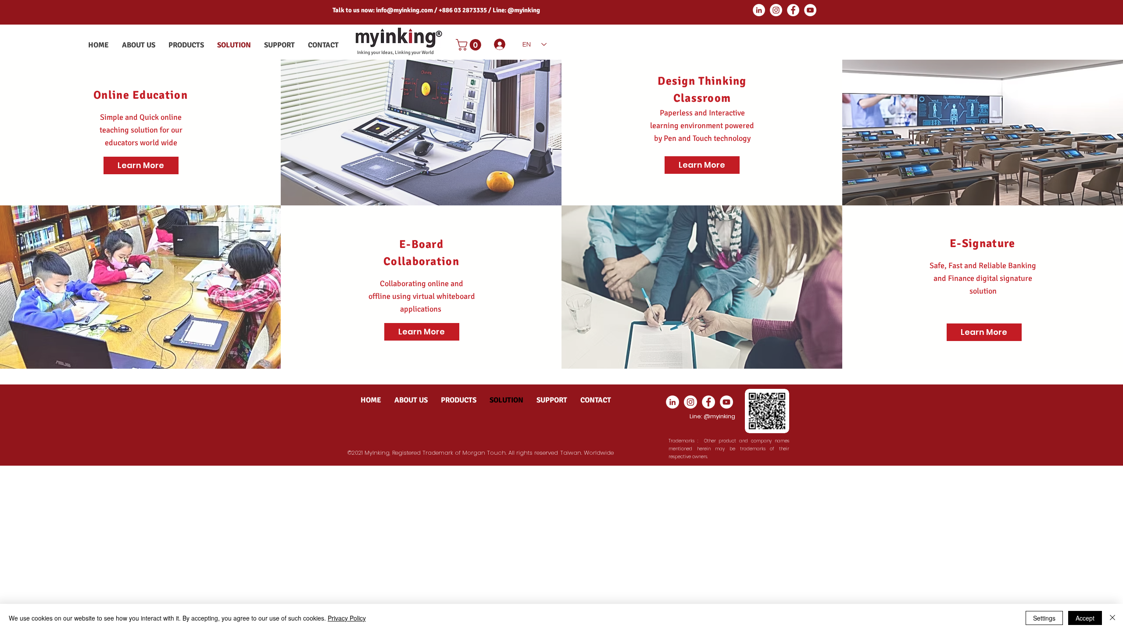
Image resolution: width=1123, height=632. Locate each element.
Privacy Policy (347, 618)
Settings (1044, 618)
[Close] (1112, 618)
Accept (1085, 618)
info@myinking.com (404, 10)
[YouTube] (810, 10)
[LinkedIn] (759, 10)
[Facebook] (793, 10)
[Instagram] (776, 10)
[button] (470, 44)
